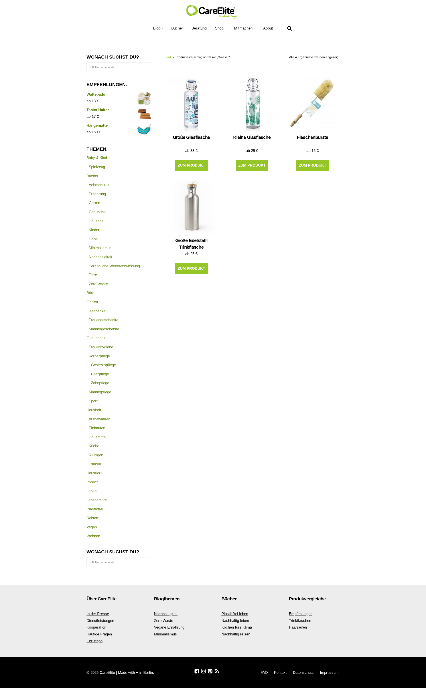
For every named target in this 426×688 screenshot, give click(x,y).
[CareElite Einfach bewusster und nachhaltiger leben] (213, 11)
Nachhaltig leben (235, 621)
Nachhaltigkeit (100, 257)
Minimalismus (100, 248)
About (268, 28)
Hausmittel (97, 437)
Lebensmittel (97, 500)
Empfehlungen (300, 614)
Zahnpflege (100, 383)
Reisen (92, 518)
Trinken (95, 464)
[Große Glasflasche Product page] (191, 104)
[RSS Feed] (216, 671)
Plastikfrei (95, 509)
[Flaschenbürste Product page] (312, 104)
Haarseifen (298, 627)
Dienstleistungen (100, 621)
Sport (93, 401)
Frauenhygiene (101, 347)
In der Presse (98, 614)
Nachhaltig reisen (235, 634)
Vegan (92, 527)
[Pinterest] (210, 671)
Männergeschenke (104, 329)
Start (167, 57)
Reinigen (96, 455)
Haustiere (95, 473)
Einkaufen (97, 428)
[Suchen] (289, 28)
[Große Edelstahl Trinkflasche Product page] (191, 207)
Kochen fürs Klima (236, 627)
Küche (94, 446)
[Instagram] (203, 671)
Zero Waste (98, 284)
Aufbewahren (99, 419)
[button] (162, 28)
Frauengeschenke (103, 320)
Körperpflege (99, 356)
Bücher (177, 28)
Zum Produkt (191, 165)
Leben (92, 491)
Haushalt (96, 221)
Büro (90, 293)
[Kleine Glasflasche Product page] (252, 104)
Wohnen (93, 536)
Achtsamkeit (99, 185)
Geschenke (96, 311)
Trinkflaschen (300, 621)
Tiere (93, 275)
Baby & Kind (97, 158)
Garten (94, 203)
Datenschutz (303, 672)
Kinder (94, 230)
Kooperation (96, 627)
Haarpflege (100, 374)
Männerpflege (100, 392)
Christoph (95, 641)
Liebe (93, 239)
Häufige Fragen (99, 634)
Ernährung (97, 194)
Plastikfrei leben (234, 614)
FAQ (264, 672)
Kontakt (280, 672)
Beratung (199, 28)
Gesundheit (98, 212)
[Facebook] (196, 671)
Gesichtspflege (103, 365)
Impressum (329, 672)
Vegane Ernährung (169, 627)
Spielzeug (97, 167)
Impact (92, 482)
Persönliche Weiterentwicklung (114, 266)
